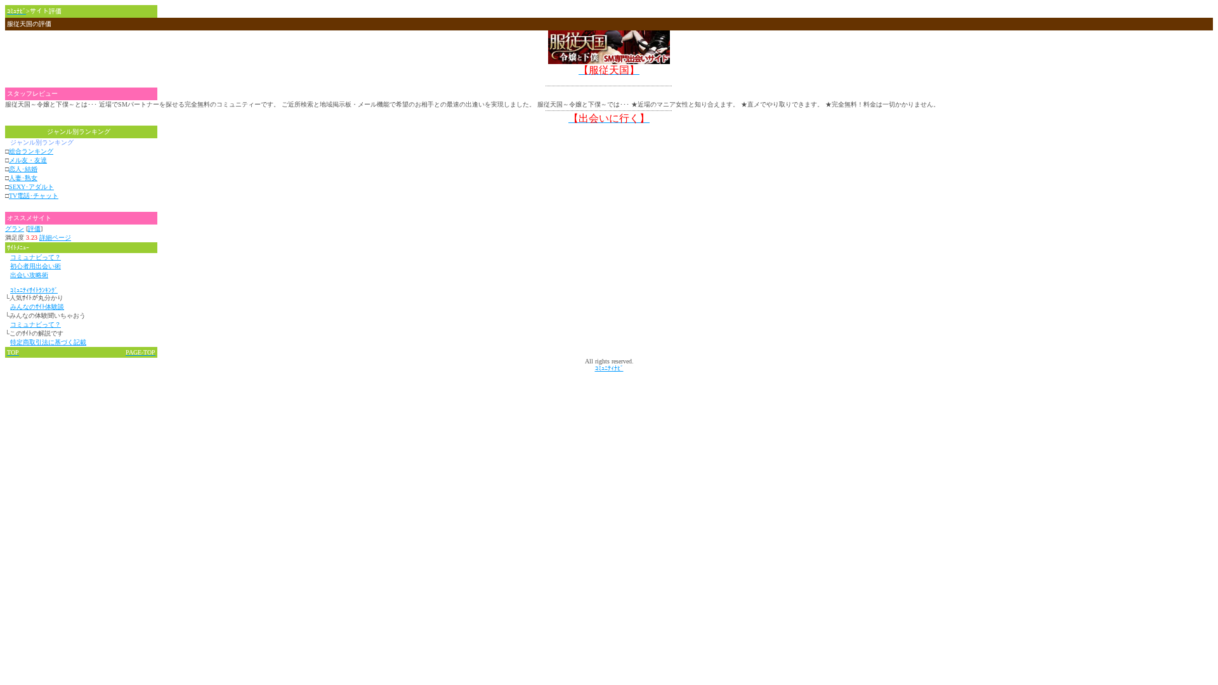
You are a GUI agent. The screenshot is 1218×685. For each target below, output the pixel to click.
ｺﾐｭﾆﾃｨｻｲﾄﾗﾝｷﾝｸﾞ (34, 290)
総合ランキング (31, 151)
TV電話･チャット (33, 195)
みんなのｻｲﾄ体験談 (37, 306)
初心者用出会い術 (35, 266)
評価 (34, 228)
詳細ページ (55, 237)
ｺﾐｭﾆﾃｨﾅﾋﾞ (609, 368)
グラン (14, 228)
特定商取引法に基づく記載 (48, 342)
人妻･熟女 (23, 177)
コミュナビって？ (35, 257)
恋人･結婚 (23, 169)
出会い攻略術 (29, 274)
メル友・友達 (28, 160)
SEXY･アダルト (31, 186)
